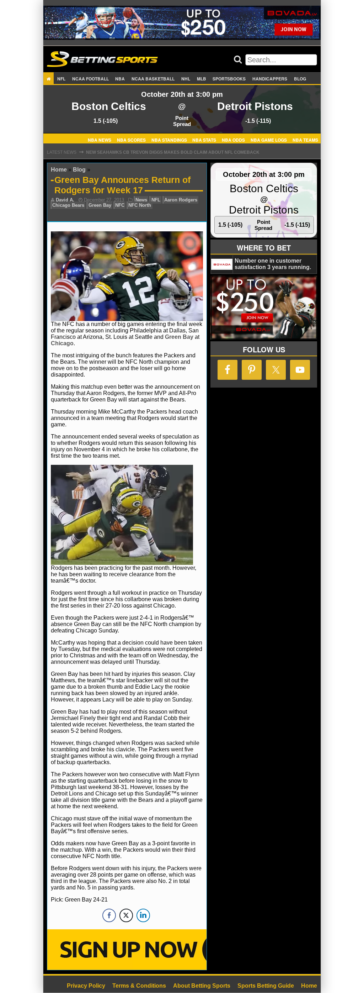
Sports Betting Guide (265, 986)
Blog (300, 78)
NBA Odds (233, 139)
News (141, 200)
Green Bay (100, 205)
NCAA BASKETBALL (153, 78)
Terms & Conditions (139, 986)
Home (59, 170)
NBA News (99, 139)
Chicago (62, 343)
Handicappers (269, 78)
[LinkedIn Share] (143, 915)
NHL (185, 78)
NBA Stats (204, 139)
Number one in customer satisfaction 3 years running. (273, 264)
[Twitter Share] (126, 915)
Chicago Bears (68, 205)
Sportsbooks (229, 78)
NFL (61, 78)
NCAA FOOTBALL (90, 78)
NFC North (139, 205)
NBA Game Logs (269, 139)
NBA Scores (131, 139)
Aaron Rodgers (180, 200)
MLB (201, 78)
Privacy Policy (86, 986)
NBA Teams (305, 139)
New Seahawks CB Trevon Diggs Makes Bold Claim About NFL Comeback (172, 152)
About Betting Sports (201, 986)
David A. (65, 200)
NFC (119, 205)
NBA (120, 78)
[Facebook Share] (109, 915)
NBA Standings (169, 139)
